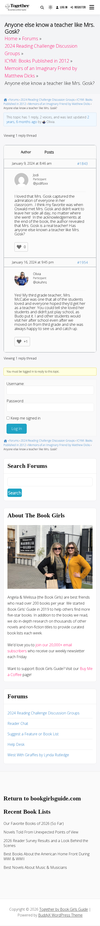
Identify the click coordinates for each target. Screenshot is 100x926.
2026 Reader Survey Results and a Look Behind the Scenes (45, 843)
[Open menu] (92, 7)
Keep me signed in (25, 418)
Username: (15, 384)
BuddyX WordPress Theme (60, 915)
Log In (16, 428)
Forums (14, 100)
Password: (15, 401)
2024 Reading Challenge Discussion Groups (48, 100)
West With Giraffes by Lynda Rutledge (38, 754)
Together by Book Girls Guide (63, 909)
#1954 (82, 262)
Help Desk (15, 744)
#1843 (82, 163)
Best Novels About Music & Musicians (35, 867)
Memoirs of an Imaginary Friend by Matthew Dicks (59, 104)
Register (80, 7)
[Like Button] (19, 246)
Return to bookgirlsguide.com (42, 798)
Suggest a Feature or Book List (33, 733)
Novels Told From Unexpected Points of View (40, 832)
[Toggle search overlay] (42, 7)
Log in (63, 7)
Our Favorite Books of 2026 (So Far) (33, 823)
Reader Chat (17, 723)
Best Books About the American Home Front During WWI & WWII (46, 856)
